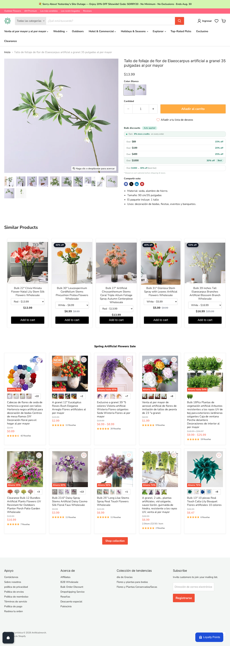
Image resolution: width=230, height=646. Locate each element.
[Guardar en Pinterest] (142, 184)
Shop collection (115, 541)
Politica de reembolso (16, 596)
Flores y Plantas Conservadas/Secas (137, 587)
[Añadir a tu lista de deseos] (39, 360)
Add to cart (27, 320)
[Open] (8, 637)
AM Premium (30, 11)
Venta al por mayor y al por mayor (25, 31)
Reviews (87, 11)
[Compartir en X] (131, 184)
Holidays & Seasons (133, 31)
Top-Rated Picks (181, 31)
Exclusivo (202, 31)
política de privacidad (16, 587)
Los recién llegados (70, 11)
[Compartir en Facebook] (126, 184)
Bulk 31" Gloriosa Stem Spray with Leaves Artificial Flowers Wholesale (160, 291)
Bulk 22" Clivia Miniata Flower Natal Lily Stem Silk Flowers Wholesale (27, 291)
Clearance (10, 41)
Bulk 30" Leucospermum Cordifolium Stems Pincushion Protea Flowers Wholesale (72, 293)
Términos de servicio (15, 601)
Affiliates (65, 577)
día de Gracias (125, 577)
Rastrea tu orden (13, 611)
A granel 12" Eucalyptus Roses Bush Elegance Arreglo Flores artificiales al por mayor (69, 408)
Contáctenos (11, 577)
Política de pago (13, 606)
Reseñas (65, 596)
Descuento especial (71, 601)
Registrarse (184, 598)
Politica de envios (14, 591)
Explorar (158, 31)
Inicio (7, 52)
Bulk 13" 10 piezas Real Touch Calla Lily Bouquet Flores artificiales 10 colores (204, 501)
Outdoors (78, 31)
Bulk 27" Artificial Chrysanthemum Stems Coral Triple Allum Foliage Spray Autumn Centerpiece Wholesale (116, 295)
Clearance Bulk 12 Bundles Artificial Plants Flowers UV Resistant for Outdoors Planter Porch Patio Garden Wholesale (24, 505)
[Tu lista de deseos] (216, 21)
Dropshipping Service (72, 591)
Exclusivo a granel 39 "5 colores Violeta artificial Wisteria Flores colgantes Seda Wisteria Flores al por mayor (113, 409)
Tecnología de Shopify (15, 636)
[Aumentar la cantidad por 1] (153, 109)
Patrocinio (66, 606)
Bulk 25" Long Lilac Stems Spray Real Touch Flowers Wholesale (113, 501)
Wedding (59, 31)
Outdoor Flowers (12, 11)
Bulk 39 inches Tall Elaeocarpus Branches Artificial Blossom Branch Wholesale (205, 293)
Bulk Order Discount (71, 587)
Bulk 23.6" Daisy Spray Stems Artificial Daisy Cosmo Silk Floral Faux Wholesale (69, 501)
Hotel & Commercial (101, 31)
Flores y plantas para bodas (132, 582)
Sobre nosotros (12, 582)
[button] (9, 181)
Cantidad (129, 101)
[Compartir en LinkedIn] (137, 184)
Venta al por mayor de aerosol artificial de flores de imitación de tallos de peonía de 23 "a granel (159, 408)
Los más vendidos (49, 11)
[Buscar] (179, 21)
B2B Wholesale (69, 582)
